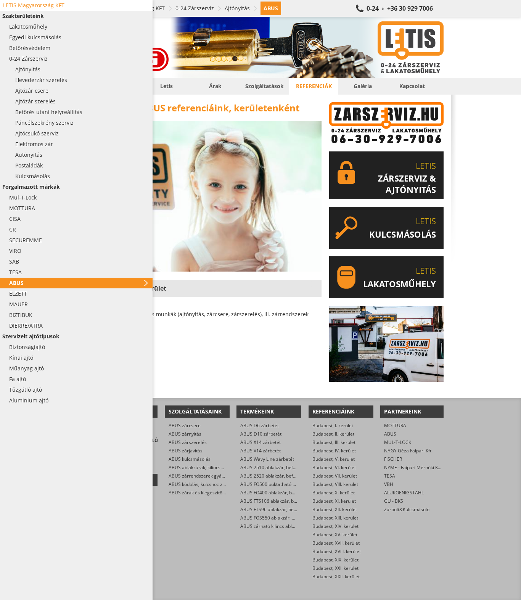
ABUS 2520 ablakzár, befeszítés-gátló (280, 476)
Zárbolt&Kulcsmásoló (406, 509)
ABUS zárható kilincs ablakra (270, 526)
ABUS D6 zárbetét (259, 425)
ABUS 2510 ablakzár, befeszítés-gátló (280, 467)
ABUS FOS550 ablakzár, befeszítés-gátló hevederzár (295, 518)
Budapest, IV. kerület (334, 450)
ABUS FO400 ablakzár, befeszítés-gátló (281, 492)
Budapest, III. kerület (333, 442)
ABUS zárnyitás (185, 434)
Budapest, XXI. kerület (335, 568)
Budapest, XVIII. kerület (336, 551)
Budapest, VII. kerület (334, 476)
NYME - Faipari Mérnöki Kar (413, 467)
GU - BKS (393, 501)
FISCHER (393, 459)
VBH (388, 484)
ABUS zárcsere (185, 425)
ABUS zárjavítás (186, 450)
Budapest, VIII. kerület (335, 484)
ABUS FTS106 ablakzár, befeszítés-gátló (282, 501)
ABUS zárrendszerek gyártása (201, 476)
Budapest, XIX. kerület (335, 560)
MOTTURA (395, 425)
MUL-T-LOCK (397, 442)
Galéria (363, 86)
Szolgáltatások (264, 86)
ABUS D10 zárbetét (260, 434)
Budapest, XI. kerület (334, 501)
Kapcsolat (412, 86)
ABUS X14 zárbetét (260, 442)
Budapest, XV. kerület (334, 534)
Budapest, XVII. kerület (336, 543)
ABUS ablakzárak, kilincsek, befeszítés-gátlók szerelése (227, 467)
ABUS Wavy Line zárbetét (267, 459)
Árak (215, 86)
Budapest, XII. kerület (334, 509)
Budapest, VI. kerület (334, 467)
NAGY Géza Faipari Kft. (408, 450)
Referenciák (314, 86)
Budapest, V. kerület (333, 459)
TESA (389, 476)
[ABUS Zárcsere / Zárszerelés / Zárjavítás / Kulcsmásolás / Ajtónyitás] (268, 47)
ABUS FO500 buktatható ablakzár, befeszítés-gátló (293, 484)
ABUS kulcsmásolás (190, 459)
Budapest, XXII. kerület (336, 576)
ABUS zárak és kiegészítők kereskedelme (212, 492)
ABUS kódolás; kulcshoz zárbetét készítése (214, 484)
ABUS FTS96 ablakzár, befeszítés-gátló (281, 509)
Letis (166, 86)
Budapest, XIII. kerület (335, 518)
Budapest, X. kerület (333, 492)
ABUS (390, 434)
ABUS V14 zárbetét (260, 450)
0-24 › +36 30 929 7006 (400, 8)
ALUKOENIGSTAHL (404, 492)
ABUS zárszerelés (188, 442)
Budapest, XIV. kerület (335, 526)
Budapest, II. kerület (333, 434)
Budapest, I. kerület (332, 425)
